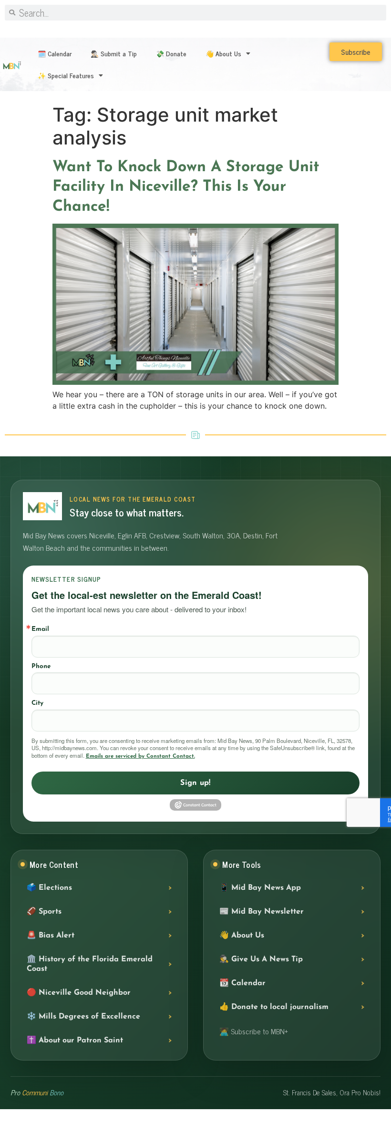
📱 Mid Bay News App (260, 888)
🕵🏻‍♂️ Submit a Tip (114, 53)
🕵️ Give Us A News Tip (261, 959)
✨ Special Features (66, 75)
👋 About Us (223, 53)
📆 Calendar (242, 983)
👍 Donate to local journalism (274, 1007)
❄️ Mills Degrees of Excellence (83, 1016)
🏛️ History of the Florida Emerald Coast (90, 964)
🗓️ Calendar (55, 53)
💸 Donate (171, 53)
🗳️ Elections (49, 888)
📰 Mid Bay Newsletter (261, 912)
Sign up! (195, 783)
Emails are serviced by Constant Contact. (140, 756)
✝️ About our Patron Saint (75, 1040)
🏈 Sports (44, 912)
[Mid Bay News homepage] (42, 506)
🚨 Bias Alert (50, 935)
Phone (41, 666)
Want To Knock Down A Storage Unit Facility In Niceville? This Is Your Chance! (185, 187)
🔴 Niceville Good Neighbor (79, 993)
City (37, 703)
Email (40, 629)
